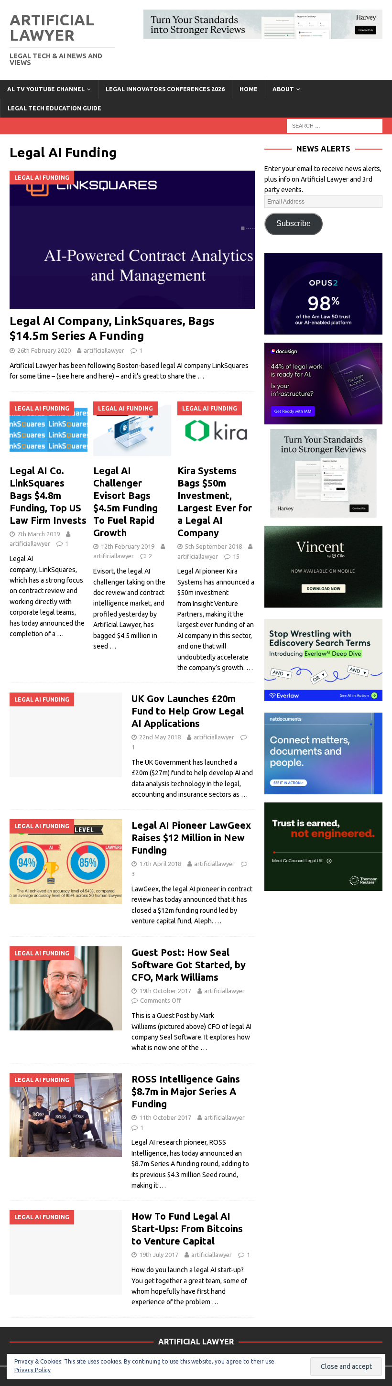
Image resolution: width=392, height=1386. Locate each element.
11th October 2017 (165, 1117)
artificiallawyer (104, 350)
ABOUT (283, 89)
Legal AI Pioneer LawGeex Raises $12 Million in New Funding (191, 837)
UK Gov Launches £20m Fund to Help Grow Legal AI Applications (187, 711)
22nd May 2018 (160, 737)
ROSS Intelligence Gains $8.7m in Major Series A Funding (185, 1091)
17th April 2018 (160, 863)
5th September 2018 (213, 546)
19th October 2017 (165, 990)
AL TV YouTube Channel (46, 89)
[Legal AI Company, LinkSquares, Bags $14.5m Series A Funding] (132, 240)
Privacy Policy (32, 1370)
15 (236, 556)
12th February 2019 (127, 546)
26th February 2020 (44, 350)
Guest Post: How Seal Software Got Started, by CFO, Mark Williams (188, 965)
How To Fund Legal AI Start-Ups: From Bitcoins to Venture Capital (187, 1228)
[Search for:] (334, 125)
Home (249, 89)
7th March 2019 (38, 534)
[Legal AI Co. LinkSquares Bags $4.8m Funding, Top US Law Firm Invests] (48, 430)
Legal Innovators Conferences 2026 (165, 89)
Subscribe (293, 223)
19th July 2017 (158, 1254)
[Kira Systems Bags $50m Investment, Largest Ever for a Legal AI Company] (216, 430)
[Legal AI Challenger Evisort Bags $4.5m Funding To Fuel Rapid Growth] (132, 430)
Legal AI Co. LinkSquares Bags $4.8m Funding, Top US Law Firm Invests (48, 495)
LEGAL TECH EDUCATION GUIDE (54, 108)
